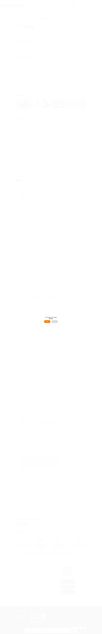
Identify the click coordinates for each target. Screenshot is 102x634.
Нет (55, 321)
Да (47, 321)
